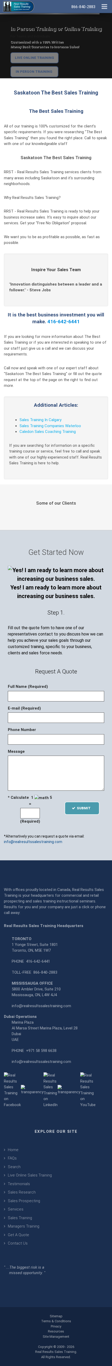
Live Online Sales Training (30, 1175)
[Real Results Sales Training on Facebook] (12, 1090)
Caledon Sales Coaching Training (48, 431)
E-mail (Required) (24, 708)
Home (13, 1149)
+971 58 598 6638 (41, 1050)
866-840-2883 (45, 972)
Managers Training (23, 1226)
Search (14, 1166)
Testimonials (19, 1183)
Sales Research (22, 1192)
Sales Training (20, 1218)
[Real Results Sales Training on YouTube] (88, 1090)
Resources (56, 1331)
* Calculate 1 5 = (30, 800)
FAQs (12, 1158)
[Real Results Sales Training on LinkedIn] (50, 1090)
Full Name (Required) (28, 686)
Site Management (56, 1337)
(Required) (30, 821)
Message (16, 751)
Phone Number (22, 729)
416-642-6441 (63, 322)
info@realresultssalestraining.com (33, 842)
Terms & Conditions (56, 1321)
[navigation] (104, 6)
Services (15, 1209)
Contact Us (18, 1243)
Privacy (56, 1326)
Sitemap (56, 1316)
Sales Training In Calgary (40, 419)
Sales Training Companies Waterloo (50, 425)
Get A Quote (18, 1235)
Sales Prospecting (24, 1200)
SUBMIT (85, 808)
